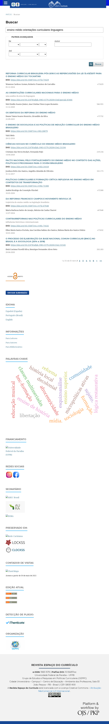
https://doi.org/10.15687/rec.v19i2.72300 (30, 186)
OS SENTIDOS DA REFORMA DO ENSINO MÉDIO (30, 112)
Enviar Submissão (17, 293)
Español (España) (14, 311)
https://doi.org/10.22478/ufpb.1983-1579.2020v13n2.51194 (38, 147)
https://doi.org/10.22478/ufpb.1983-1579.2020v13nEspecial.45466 (41, 99)
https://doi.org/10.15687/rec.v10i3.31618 (30, 166)
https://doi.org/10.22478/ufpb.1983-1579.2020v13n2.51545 (38, 245)
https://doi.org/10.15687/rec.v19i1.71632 (30, 225)
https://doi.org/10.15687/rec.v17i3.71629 (30, 79)
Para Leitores (11, 338)
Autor (57, 41)
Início (9, 14)
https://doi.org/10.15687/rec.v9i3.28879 (29, 131)
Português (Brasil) (14, 315)
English (9, 319)
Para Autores (11, 342)
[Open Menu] (6, 3)
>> (101, 261)
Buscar (98, 64)
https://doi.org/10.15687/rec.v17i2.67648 (30, 205)
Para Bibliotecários (14, 347)
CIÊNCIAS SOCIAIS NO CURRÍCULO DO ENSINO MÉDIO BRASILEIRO (40, 144)
